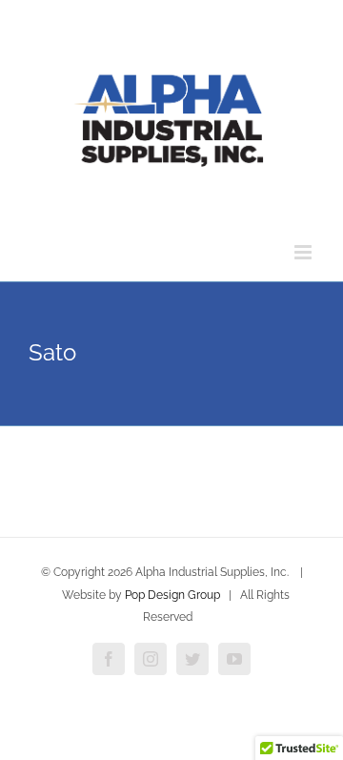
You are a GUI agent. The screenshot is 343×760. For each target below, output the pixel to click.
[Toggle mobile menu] (304, 252)
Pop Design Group (172, 595)
